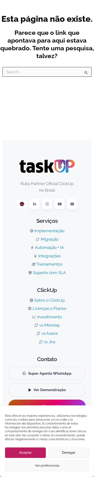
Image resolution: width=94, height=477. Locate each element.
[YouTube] (59, 204)
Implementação (49, 230)
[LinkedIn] (34, 204)
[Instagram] (47, 204)
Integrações (49, 255)
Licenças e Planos (49, 308)
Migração (49, 239)
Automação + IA (49, 247)
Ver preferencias (47, 465)
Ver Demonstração (50, 390)
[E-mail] (72, 204)
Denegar (68, 453)
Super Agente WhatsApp (50, 373)
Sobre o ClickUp (49, 300)
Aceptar (25, 453)
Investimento (49, 316)
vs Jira (49, 341)
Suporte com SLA (49, 272)
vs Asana (49, 333)
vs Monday (49, 325)
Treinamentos (48, 264)
